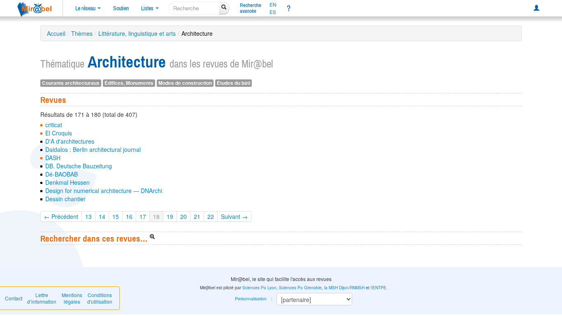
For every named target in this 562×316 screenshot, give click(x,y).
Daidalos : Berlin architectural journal (93, 149)
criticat (53, 125)
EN (272, 4)
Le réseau (86, 8)
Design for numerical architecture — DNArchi (103, 190)
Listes (148, 8)
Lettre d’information (41, 298)
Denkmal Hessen (67, 182)
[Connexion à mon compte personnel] (536, 8)
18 (156, 216)
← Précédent (61, 216)
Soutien (121, 8)
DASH (52, 157)
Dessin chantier (65, 199)
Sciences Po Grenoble (300, 287)
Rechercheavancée (250, 8)
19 (170, 216)
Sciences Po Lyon (259, 287)
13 (88, 216)
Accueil (56, 33)
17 (142, 216)
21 (197, 216)
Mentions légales (72, 298)
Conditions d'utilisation (99, 298)
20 (183, 216)
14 (102, 216)
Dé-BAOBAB (61, 174)
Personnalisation (251, 299)
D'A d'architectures (69, 141)
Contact (13, 298)
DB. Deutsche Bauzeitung (78, 166)
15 (115, 216)
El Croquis (58, 133)
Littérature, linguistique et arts (137, 33)
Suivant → (234, 216)
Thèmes (82, 33)
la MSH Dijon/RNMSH (344, 287)
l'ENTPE (378, 287)
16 (129, 216)
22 (210, 216)
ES (272, 12)
